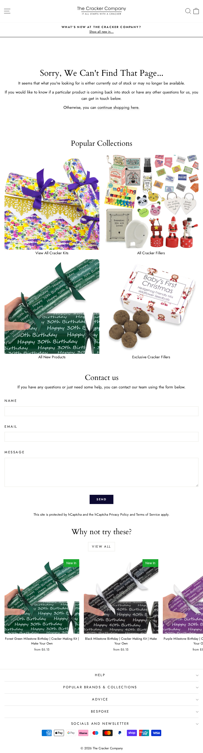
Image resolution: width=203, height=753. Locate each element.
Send (101, 499)
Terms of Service (148, 514)
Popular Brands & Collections (100, 687)
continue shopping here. (119, 107)
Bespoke (100, 711)
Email (10, 426)
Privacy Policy (119, 514)
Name (10, 400)
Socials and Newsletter (100, 723)
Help (100, 674)
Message (14, 452)
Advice (100, 699)
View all (101, 546)
